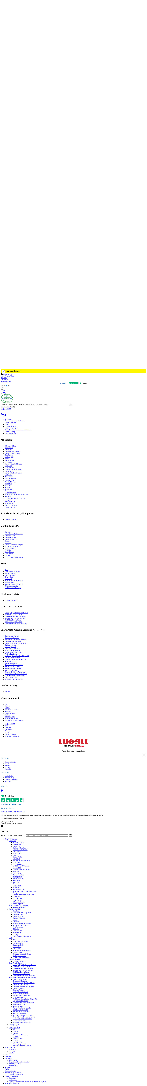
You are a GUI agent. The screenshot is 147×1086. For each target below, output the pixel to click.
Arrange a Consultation (12, 736)
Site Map (7, 781)
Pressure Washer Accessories (14, 665)
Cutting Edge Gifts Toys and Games (16, 613)
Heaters (7, 706)
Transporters (9, 500)
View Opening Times (7, 376)
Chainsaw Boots (10, 536)
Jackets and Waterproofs (12, 546)
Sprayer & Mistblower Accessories (16, 674)
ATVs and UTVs (10, 446)
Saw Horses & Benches (12, 709)
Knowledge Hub (6, 381)
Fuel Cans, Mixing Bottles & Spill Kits (17, 656)
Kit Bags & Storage (11, 519)
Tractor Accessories (11, 677)
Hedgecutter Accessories (12, 657)
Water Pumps (9, 503)
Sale (6, 725)
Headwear (8, 543)
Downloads (12, 1078)
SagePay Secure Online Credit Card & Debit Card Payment (27, 1082)
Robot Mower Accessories (13, 668)
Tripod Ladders (9, 713)
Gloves (7, 541)
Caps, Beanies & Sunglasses (14, 534)
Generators (8, 462)
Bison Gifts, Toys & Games (13, 622)
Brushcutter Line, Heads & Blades (15, 639)
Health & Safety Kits (11, 600)
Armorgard (12, 1049)
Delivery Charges (10, 734)
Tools (6, 424)
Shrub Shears (9, 489)
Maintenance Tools (11, 661)
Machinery (8, 419)
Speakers (7, 711)
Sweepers (8, 496)
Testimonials (13, 1080)
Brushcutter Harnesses (12, 638)
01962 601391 (8, 374)
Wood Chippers (10, 507)
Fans (6, 704)
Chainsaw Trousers (11, 539)
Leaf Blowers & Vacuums (13, 469)
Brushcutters (9, 448)
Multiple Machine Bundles (13, 473)
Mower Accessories (11, 663)
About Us (4, 378)
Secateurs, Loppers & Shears (14, 584)
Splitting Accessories (11, 586)
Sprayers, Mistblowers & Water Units (16, 494)
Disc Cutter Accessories (12, 648)
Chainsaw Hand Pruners (12, 451)
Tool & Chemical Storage (13, 588)
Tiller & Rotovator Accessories (14, 675)
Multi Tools (8, 475)
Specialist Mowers (10, 493)
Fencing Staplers (10, 573)
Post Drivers (9, 476)
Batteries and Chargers (12, 636)
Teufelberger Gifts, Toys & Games (16, 623)
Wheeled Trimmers (11, 505)
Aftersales (8, 767)
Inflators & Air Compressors (14, 580)
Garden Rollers (9, 460)
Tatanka (11, 1053)
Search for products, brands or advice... (13, 404)
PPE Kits (8, 550)
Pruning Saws (9, 582)
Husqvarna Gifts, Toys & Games (15, 616)
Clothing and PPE (10, 423)
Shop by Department (11, 839)
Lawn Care (8, 466)
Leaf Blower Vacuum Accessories (15, 659)
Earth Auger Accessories (12, 650)
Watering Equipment (11, 718)
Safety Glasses (9, 552)
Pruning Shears (9, 480)
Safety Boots (9, 553)
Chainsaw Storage (10, 645)
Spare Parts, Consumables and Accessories (18, 430)
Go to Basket (9, 776)
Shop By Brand (6, 409)
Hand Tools (8, 579)
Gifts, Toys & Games (11, 428)
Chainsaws (8, 449)
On (9, 386)
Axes (6, 570)
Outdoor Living (10, 432)
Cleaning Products (10, 647)
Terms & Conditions (11, 779)
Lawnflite (12, 1051)
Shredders (8, 487)
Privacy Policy (9, 777)
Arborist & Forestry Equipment (14, 421)
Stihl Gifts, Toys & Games (13, 620)
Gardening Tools (10, 575)
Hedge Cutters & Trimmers (13, 464)
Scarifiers (8, 485)
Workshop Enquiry (15, 1064)
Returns (7, 731)
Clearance (8, 727)
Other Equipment (10, 433)
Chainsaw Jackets (10, 537)
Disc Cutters (9, 455)
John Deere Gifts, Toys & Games (15, 618)
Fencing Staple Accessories (13, 652)
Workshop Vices (10, 717)
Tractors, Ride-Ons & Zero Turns (15, 498)
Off (4, 386)
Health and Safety (10, 426)
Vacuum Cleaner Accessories (14, 679)
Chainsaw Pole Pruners (12, 453)
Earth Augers (9, 457)
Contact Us (4, 379)
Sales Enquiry (13, 1060)
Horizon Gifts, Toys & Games (14, 614)
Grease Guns (9, 577)
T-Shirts (7, 555)
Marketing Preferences (16, 1074)
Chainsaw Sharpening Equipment (15, 643)
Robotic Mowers (10, 482)
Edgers (7, 458)
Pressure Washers (10, 478)
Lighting (7, 708)
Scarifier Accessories (11, 670)
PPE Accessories (10, 548)
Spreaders (8, 491)
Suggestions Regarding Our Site (19, 1062)
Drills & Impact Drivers (12, 571)
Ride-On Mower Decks (12, 666)
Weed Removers (10, 502)
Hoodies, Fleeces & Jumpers (14, 544)
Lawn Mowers (9, 467)
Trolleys (7, 715)
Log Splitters (9, 471)
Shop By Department (8, 407)
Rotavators (8, 484)
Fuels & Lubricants (11, 654)
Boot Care (8, 532)
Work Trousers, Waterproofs (14, 557)
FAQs (7, 733)
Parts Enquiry (13, 1065)
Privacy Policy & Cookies (13, 1073)
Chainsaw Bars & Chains (13, 641)
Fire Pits (7, 692)
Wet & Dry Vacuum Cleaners (14, 720)
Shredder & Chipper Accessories (15, 672)
